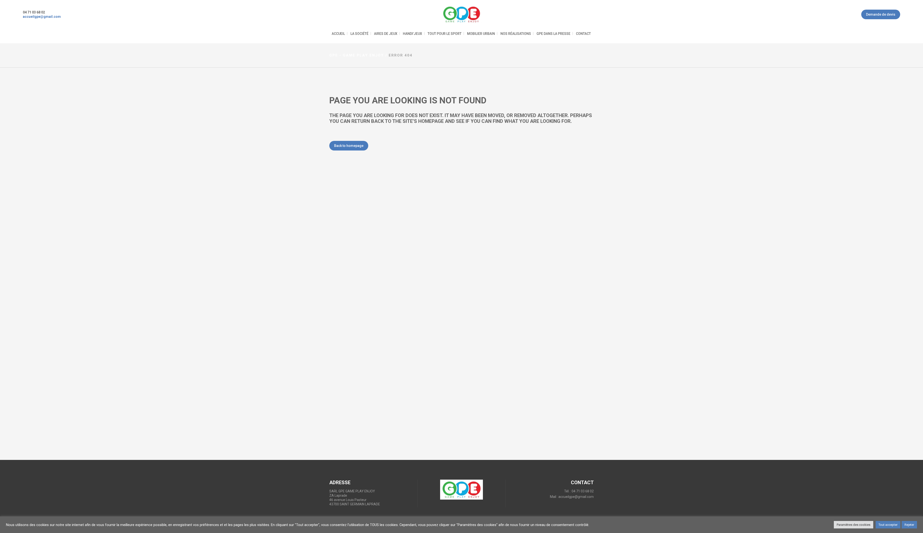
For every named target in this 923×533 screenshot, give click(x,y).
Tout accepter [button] (888, 525)
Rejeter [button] (909, 525)
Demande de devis (880, 14)
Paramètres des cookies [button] (853, 525)
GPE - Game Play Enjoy (356, 55)
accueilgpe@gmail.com (576, 497)
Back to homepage (348, 146)
